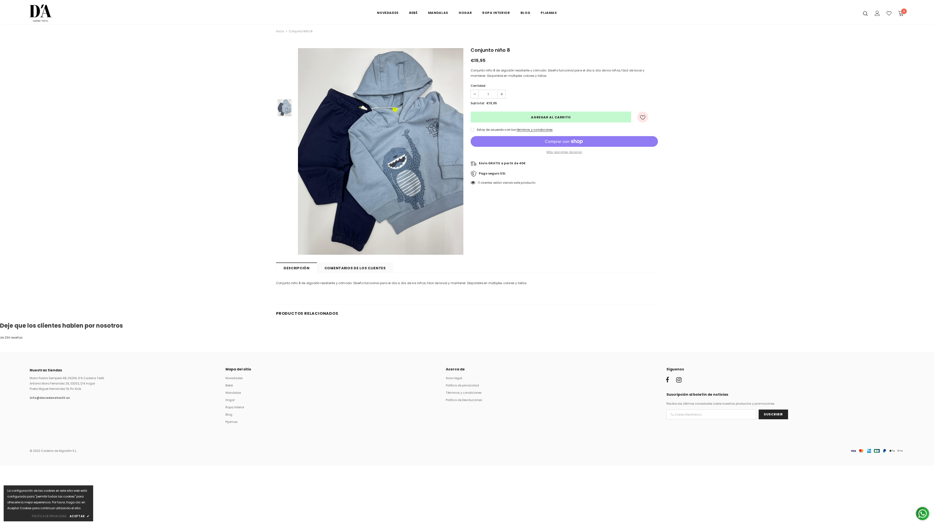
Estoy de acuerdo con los (496, 130)
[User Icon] (877, 13)
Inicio (280, 31)
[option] (380, 151)
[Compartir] (655, 117)
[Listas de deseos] (642, 117)
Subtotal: (478, 103)
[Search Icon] (865, 13)
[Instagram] (678, 380)
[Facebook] (667, 380)
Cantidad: (478, 86)
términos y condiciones (535, 130)
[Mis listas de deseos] (889, 13)
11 (479, 183)
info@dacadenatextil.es (50, 398)
